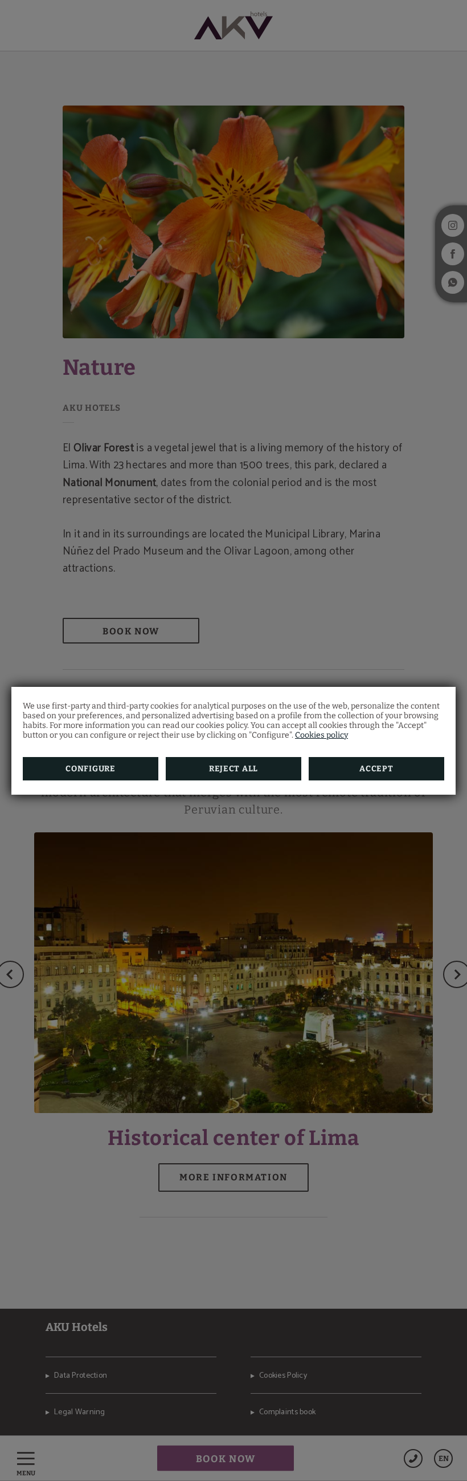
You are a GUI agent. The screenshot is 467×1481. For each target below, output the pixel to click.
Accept (376, 769)
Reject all (233, 769)
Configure (90, 769)
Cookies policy (321, 735)
